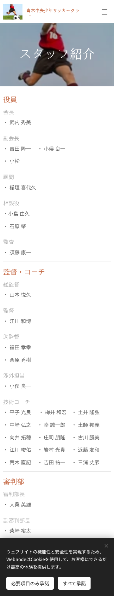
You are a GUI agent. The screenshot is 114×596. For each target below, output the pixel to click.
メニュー (104, 11)
